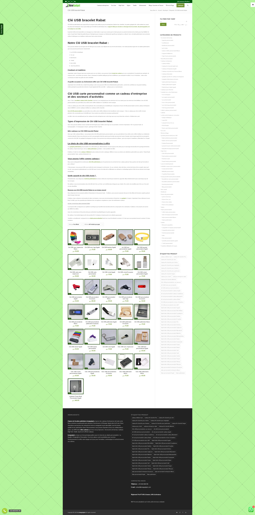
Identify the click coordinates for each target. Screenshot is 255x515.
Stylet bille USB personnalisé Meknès (171, 333)
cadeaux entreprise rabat (179, 276)
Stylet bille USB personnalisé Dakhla (170, 316)
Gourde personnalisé (167, 184)
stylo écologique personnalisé (170, 214)
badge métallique (166, 117)
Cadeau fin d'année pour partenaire (170, 271)
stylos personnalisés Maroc (169, 217)
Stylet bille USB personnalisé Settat (170, 356)
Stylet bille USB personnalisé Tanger (170, 358)
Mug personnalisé (166, 187)
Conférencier (165, 43)
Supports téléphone (167, 53)
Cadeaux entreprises (166, 61)
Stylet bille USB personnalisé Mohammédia (172, 336)
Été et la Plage (165, 133)
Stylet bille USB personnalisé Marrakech (171, 330)
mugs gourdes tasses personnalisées (170, 176)
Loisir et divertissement (167, 164)
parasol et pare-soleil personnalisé (171, 146)
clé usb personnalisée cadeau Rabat (170, 299)
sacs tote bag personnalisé (169, 105)
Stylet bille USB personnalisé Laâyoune (171, 327)
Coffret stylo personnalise (168, 212)
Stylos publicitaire (167, 220)
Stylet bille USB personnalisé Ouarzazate (171, 342)
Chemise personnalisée (168, 233)
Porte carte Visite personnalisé (170, 128)
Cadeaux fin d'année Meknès (168, 279)
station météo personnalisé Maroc (171, 50)
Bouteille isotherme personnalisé (170, 181)
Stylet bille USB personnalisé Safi (169, 350)
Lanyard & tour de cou (168, 123)
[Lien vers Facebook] (71, 1)
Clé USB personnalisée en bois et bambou (172, 302)
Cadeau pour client (166, 276)
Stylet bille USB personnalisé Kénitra (170, 325)
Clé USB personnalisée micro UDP (170, 305)
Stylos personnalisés (166, 209)
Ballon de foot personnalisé (169, 140)
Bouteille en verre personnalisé (170, 179)
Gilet (163, 235)
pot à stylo (165, 48)
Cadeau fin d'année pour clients (169, 262)
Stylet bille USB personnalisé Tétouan (171, 364)
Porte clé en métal (167, 202)
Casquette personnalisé (168, 230)
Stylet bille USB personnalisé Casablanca (171, 313)
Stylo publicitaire (180, 373)
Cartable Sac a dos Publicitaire (169, 92)
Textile (162, 222)
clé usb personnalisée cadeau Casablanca (172, 293)
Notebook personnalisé (168, 45)
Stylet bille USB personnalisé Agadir (170, 307)
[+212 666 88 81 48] (4, 511)
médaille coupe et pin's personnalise (170, 166)
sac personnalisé (166, 100)
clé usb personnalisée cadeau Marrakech (171, 296)
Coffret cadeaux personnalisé (168, 110)
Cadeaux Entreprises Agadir (169, 69)
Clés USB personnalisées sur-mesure (171, 282)
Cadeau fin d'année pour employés (170, 265)
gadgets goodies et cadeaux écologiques (173, 76)
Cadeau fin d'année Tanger (168, 274)
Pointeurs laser (166, 158)
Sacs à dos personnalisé (168, 102)
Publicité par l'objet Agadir (169, 87)
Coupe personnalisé (167, 168)
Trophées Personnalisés (168, 174)
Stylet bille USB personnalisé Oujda (170, 344)
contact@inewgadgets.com (143, 487)
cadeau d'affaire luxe (166, 257)
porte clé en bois (166, 196)
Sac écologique (166, 94)
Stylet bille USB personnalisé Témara (170, 361)
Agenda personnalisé (167, 40)
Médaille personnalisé (168, 171)
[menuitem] (103, 5)
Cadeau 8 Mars (166, 63)
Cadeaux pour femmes (167, 89)
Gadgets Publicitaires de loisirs (170, 79)
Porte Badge (165, 125)
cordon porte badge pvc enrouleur (170, 115)
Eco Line (163, 130)
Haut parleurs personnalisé (169, 156)
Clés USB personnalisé (168, 153)
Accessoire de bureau (166, 38)
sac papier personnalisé (168, 97)
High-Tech (163, 151)
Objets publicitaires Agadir (169, 84)
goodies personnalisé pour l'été (169, 135)
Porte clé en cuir (166, 199)
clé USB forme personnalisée (168, 285)
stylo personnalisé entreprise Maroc (170, 370)
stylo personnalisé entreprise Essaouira (171, 367)
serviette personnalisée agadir (170, 240)
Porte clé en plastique (167, 204)
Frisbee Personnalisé (167, 143)
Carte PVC (164, 120)
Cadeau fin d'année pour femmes (169, 268)
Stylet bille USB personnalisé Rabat (170, 347)
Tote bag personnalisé (168, 107)
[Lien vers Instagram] (68, 1)
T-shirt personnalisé (167, 243)
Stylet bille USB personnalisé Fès (169, 322)
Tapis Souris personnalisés (169, 56)
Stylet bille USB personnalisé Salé (170, 353)
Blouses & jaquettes (167, 225)
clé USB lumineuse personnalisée (170, 288)
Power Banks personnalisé (169, 161)
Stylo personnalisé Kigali (167, 373)
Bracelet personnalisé (166, 58)
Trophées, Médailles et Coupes (169, 246)
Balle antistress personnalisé (169, 138)
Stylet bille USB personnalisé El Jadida (171, 319)
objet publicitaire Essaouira (169, 82)
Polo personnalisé (166, 238)
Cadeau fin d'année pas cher (168, 259)
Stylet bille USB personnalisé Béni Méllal (171, 310)
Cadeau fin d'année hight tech (170, 66)
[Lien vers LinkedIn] (74, 1)
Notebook (163, 192)
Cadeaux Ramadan (167, 74)
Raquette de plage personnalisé (170, 148)
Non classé (164, 189)
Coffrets (163, 112)
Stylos (162, 207)
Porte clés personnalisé (167, 194)
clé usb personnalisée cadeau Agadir (170, 290)
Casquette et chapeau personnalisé (171, 227)
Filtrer (163, 24)
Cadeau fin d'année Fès (180, 257)
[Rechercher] (188, 5)
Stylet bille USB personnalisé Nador (170, 339)
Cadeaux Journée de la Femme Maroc (172, 71)
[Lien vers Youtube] (65, 1)
